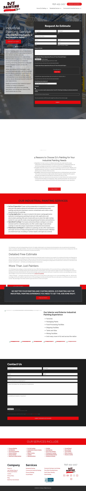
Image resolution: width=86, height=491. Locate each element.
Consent (37, 86)
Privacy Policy (10, 475)
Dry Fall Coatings (31, 448)
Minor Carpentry (68, 453)
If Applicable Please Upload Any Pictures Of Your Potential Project (50, 56)
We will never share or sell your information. (42, 94)
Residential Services (55, 8)
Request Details (38, 48)
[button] (47, 8)
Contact (9, 473)
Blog (8, 477)
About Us (9, 468)
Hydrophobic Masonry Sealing (34, 449)
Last (58, 32)
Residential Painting (30, 468)
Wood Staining (47, 474)
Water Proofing (31, 453)
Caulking (29, 454)
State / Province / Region (63, 45)
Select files (57, 71)
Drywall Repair (68, 448)
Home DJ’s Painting (41, 8)
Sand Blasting (49, 449)
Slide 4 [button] (44, 150)
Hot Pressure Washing (14, 451)
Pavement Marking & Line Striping (52, 468)
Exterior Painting (13, 453)
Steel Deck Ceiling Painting (15, 456)
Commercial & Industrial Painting (33, 470)
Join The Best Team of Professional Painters (12, 471)
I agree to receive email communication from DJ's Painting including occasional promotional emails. (56, 90)
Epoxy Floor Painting (51, 451)
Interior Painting (12, 454)
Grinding (48, 448)
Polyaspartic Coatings (51, 453)
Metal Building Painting (51, 454)
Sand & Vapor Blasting (49, 472)
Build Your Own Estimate (13, 479)
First (36, 32)
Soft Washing (12, 449)
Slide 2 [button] (41, 150)
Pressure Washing (13, 448)
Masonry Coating (69, 454)
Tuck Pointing (68, 451)
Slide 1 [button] (40, 150)
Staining (29, 451)
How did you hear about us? (42, 81)
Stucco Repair (68, 449)
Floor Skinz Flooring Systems (51, 470)
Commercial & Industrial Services (71, 8)
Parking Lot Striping (50, 456)
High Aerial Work (31, 456)
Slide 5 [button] (45, 150)
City (36, 45)
